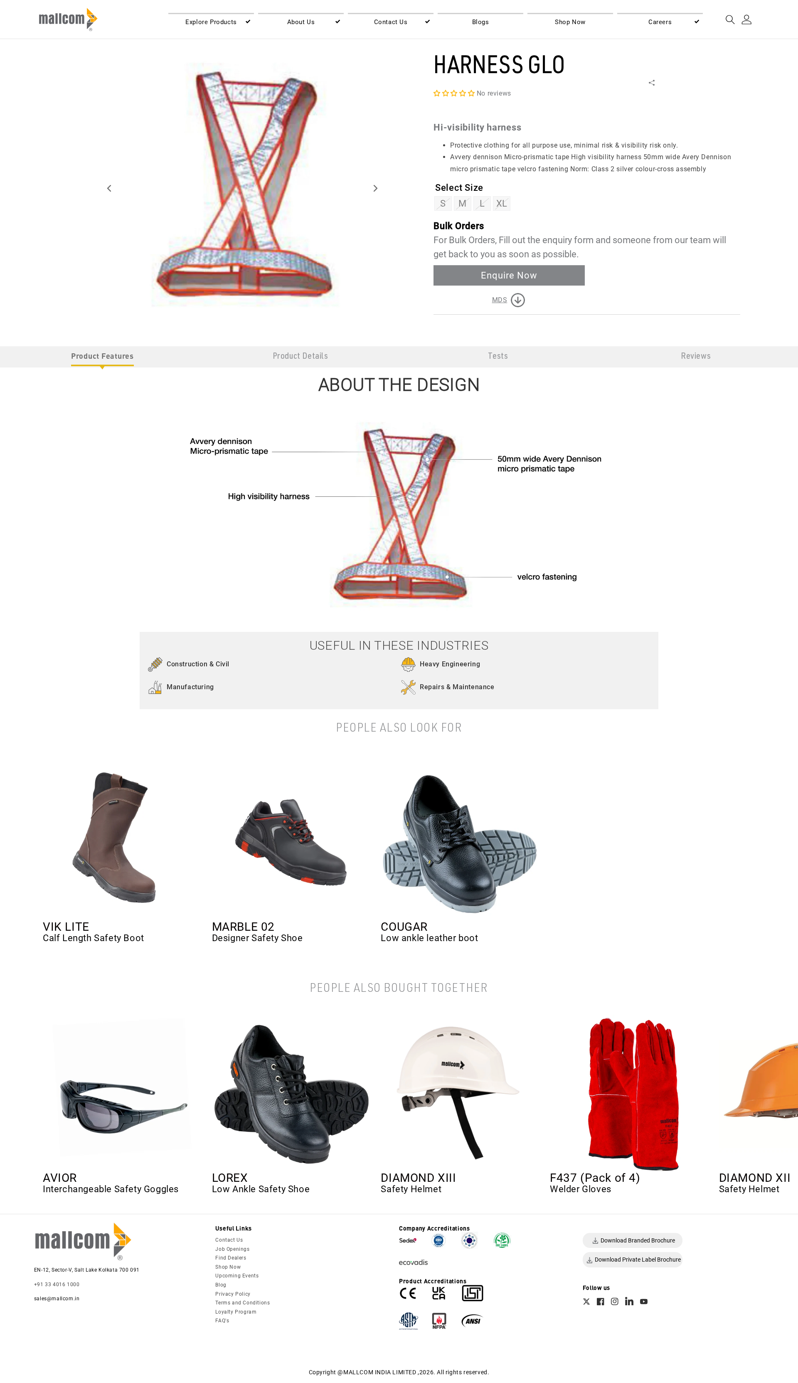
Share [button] (663, 82)
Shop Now (228, 1267)
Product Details (300, 357)
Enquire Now (509, 275)
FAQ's (222, 1321)
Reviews (696, 357)
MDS (499, 300)
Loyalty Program (235, 1312)
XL (501, 203)
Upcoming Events (237, 1276)
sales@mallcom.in (57, 1299)
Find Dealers (230, 1258)
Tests (498, 357)
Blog (220, 1285)
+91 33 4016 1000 (57, 1284)
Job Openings (232, 1249)
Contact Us (229, 1240)
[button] (211, 22)
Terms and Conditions (242, 1303)
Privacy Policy (232, 1294)
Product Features (102, 355)
